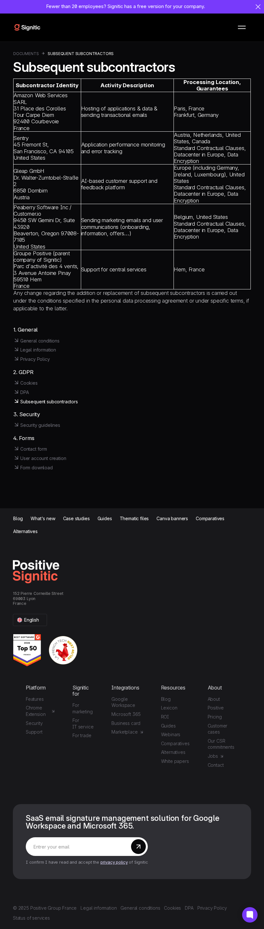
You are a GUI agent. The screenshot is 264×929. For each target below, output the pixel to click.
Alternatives (25, 531)
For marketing (82, 708)
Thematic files (134, 518)
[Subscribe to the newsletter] (138, 846)
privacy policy (114, 862)
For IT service (82, 723)
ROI (165, 716)
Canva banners (172, 518)
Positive (216, 707)
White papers (175, 761)
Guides (105, 518)
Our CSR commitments (221, 744)
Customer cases (218, 729)
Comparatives (210, 518)
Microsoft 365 (126, 714)
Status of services (31, 918)
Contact (216, 765)
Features (35, 699)
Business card (125, 723)
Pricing (215, 716)
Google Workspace (123, 702)
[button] (242, 27)
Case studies (76, 518)
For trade (81, 735)
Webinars (171, 734)
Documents (26, 54)
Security (34, 723)
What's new (43, 518)
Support (34, 732)
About (214, 699)
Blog (18, 518)
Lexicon (169, 707)
